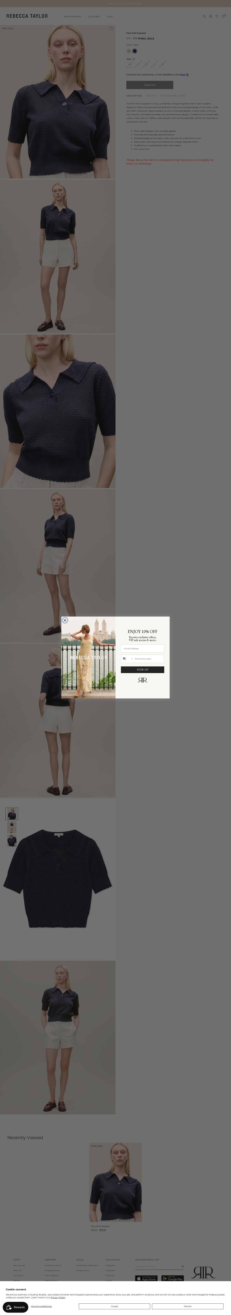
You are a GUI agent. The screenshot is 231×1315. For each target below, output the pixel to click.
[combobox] (127, 659)
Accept (114, 1306)
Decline (187, 1306)
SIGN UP (142, 669)
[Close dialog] (65, 620)
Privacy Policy (58, 1297)
